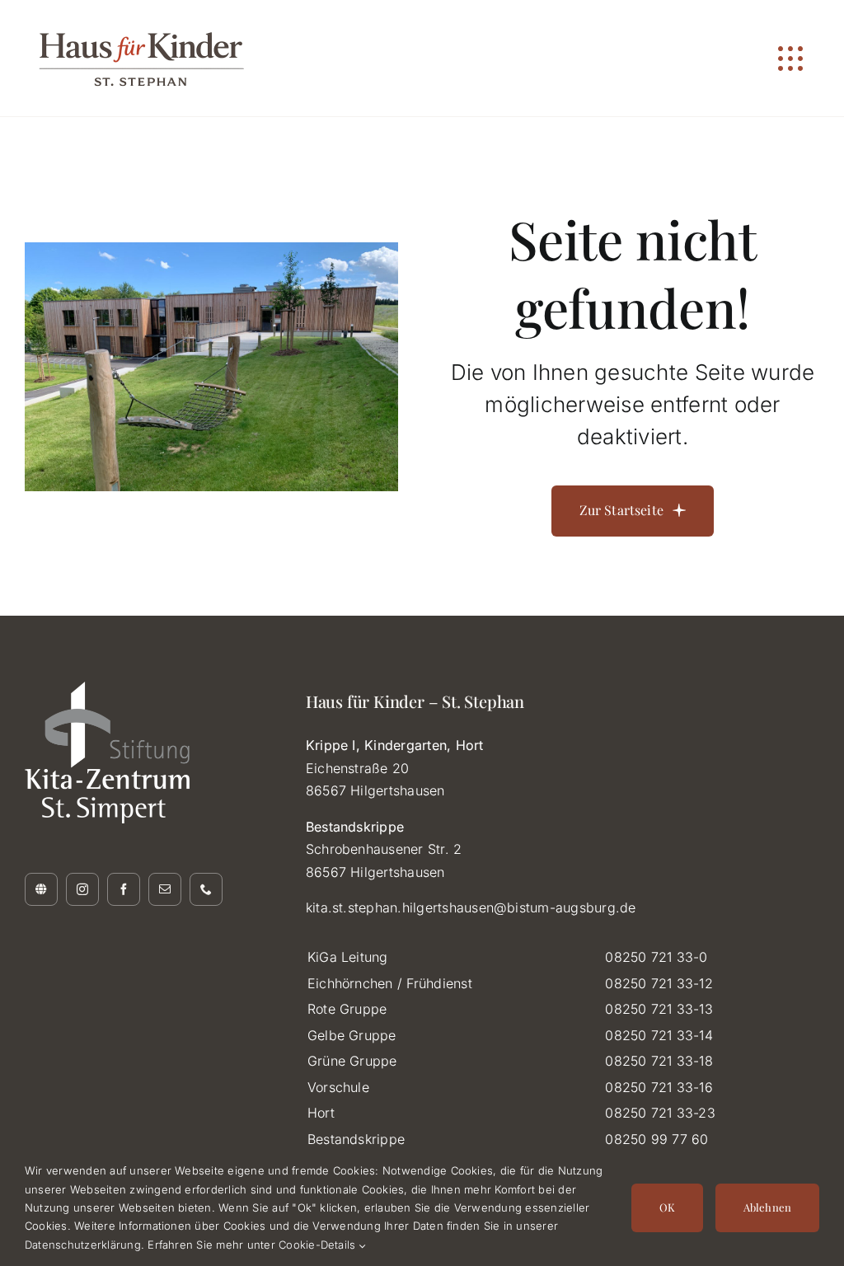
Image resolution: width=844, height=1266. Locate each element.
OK (667, 1207)
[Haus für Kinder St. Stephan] (148, 20)
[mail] (164, 889)
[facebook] (123, 889)
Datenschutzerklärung (83, 1244)
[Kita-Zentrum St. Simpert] (41, 889)
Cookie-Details (319, 1244)
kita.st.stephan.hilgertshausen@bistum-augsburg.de (471, 907)
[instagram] (82, 889)
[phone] (206, 889)
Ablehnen (767, 1207)
